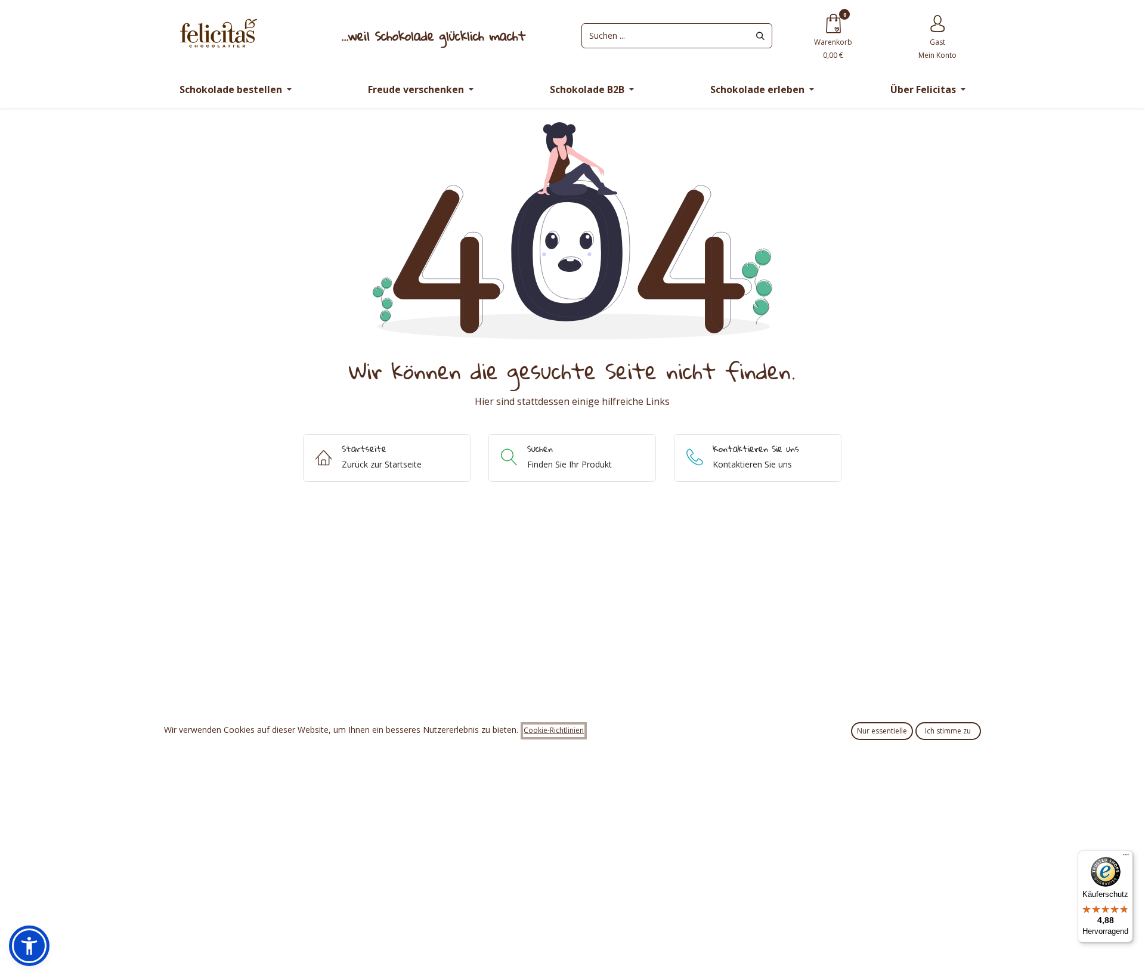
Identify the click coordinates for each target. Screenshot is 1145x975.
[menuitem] (235, 90)
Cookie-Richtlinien (554, 730)
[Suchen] (760, 36)
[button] (29, 945)
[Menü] (1126, 857)
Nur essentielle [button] (882, 731)
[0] (833, 23)
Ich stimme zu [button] (948, 731)
